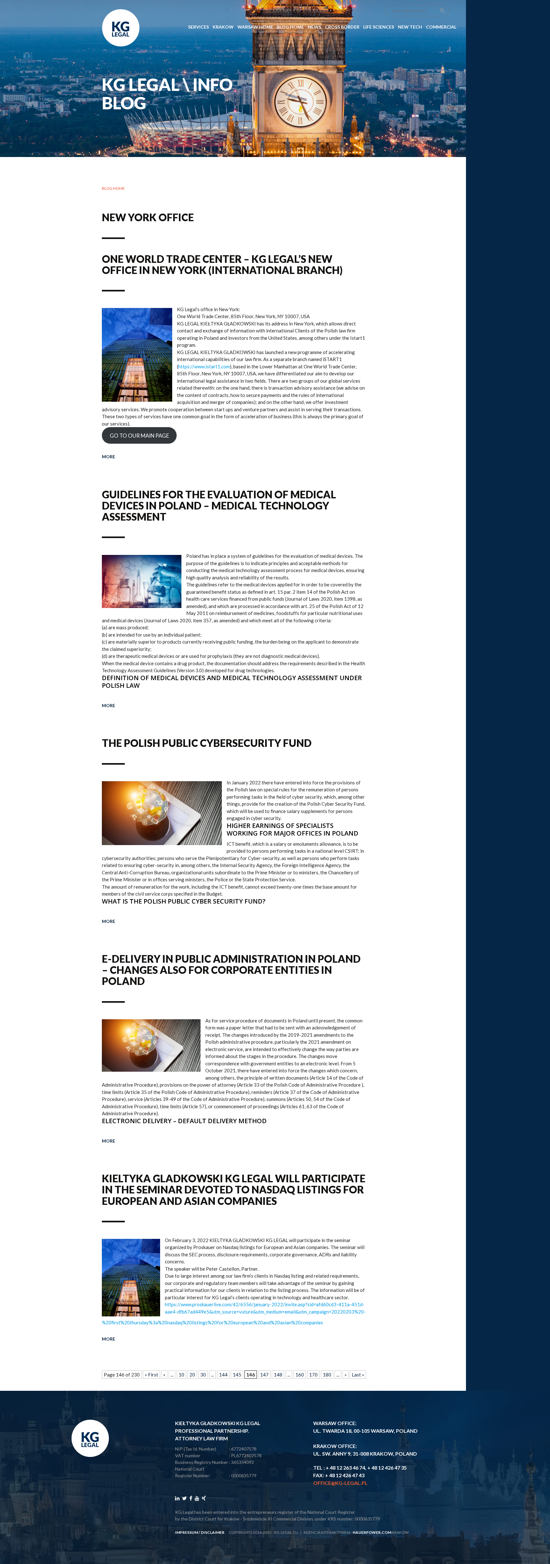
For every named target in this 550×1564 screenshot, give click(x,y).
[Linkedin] (177, 1498)
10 (181, 1374)
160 (299, 1374)
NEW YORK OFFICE (148, 217)
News (314, 27)
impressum (186, 1532)
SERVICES (198, 27)
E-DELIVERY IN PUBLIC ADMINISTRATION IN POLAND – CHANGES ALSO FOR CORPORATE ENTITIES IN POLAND (231, 970)
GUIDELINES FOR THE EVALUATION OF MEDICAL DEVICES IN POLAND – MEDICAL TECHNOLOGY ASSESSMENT (219, 505)
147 (264, 1374)
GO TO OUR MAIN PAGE (139, 435)
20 (192, 1374)
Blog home (113, 188)
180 (327, 1374)
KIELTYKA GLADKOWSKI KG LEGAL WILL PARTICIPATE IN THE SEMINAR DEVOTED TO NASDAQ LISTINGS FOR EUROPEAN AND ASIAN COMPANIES (233, 1189)
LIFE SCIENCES (378, 27)
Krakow (223, 27)
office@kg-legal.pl (340, 1483)
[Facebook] (190, 1498)
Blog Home (290, 27)
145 (237, 1374)
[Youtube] (197, 1498)
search (442, 11)
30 (203, 1374)
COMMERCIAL (441, 27)
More (108, 456)
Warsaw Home (255, 27)
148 (278, 1374)
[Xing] (204, 1498)
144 (223, 1374)
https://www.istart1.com (204, 366)
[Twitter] (184, 1498)
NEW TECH (410, 27)
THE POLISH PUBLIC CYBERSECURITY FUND (207, 743)
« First (151, 1374)
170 (313, 1374)
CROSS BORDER (342, 27)
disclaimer (212, 1532)
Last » (358, 1374)
